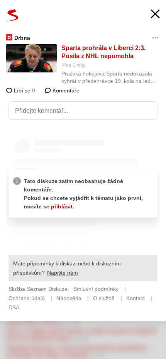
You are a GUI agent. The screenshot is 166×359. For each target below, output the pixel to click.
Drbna (22, 38)
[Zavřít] (155, 14)
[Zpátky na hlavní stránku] (12, 15)
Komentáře (65, 90)
